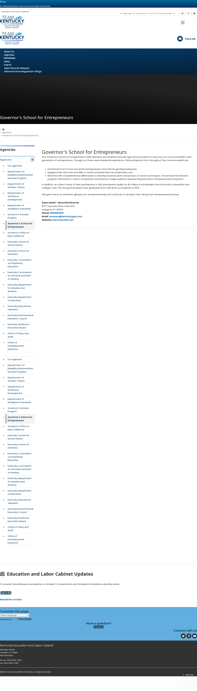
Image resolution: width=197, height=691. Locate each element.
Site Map (189, 674)
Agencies (6, 132)
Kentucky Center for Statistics (18, 252)
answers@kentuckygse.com (65, 216)
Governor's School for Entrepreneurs (20, 225)
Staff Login (127, 13)
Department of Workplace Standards (19, 207)
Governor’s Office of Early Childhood (18, 234)
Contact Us (141, 13)
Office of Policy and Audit (18, 335)
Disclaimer (190, 683)
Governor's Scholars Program (18, 216)
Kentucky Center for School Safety (18, 243)
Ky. (3, 1)
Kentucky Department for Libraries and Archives (19, 288)
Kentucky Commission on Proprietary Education (19, 263)
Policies (189, 677)
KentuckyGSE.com (63, 219)
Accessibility (191, 686)
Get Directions (6, 655)
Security (189, 680)
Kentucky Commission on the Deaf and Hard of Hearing (19, 275)
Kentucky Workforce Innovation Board (18, 326)
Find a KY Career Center (161, 13)
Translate (25, 619)
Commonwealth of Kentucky (20, 672)
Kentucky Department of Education (19, 299)
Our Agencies (15, 165)
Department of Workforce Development (16, 196)
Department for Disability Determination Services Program (20, 175)
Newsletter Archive (11, 599)
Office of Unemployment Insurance (16, 346)
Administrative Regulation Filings (23, 71)
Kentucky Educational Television (19, 308)
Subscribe (6, 592)
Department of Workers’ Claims (16, 185)
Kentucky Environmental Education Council (20, 317)
